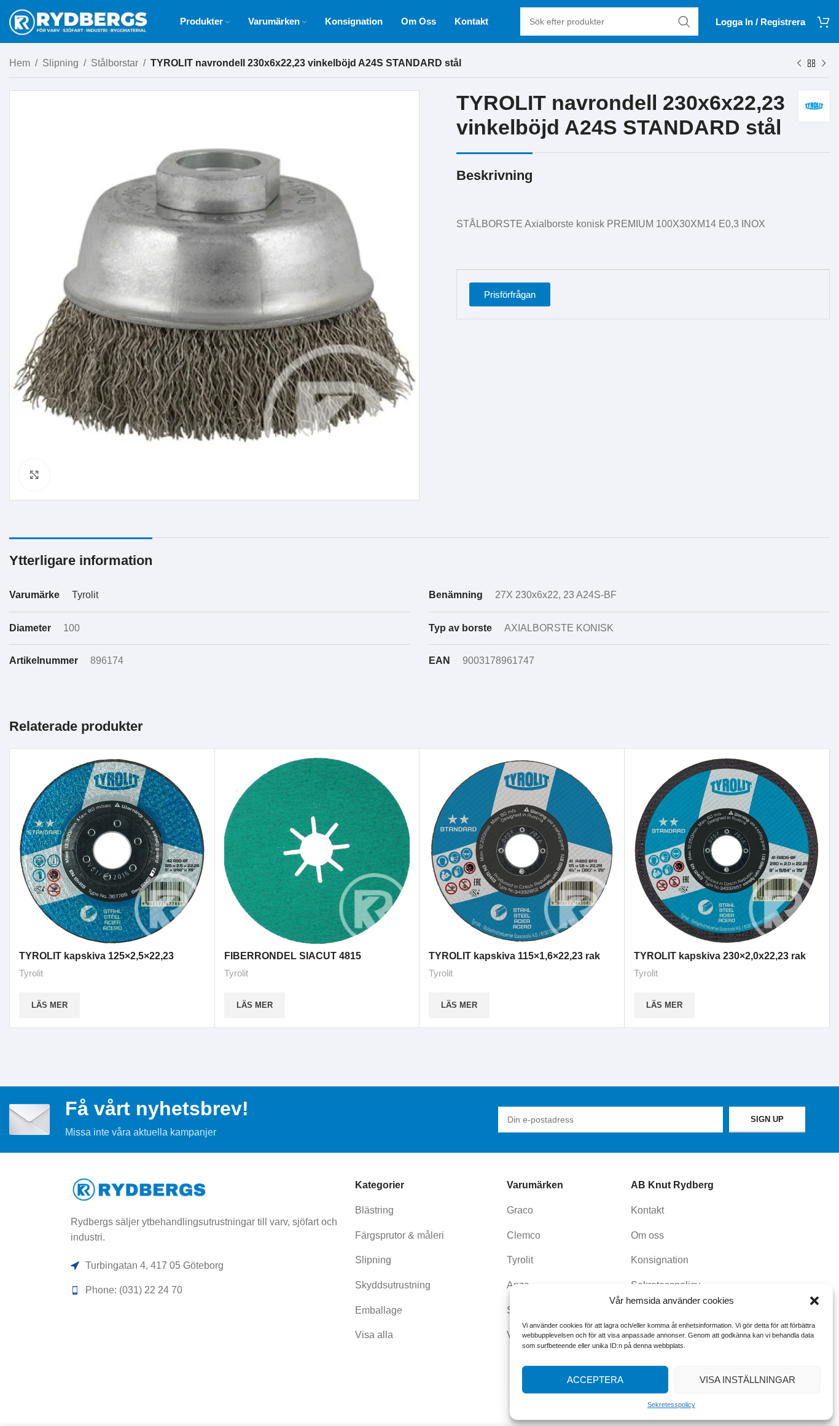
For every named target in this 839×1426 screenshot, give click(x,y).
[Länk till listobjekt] (426, 1210)
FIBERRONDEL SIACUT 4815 (292, 956)
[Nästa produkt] (824, 64)
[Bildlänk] (140, 1188)
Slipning (60, 63)
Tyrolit (85, 595)
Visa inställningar (747, 1379)
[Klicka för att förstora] (34, 474)
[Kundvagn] (823, 21)
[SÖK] (684, 21)
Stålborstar (114, 63)
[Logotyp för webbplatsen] (78, 20)
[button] (814, 1301)
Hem (19, 63)
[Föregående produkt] (799, 64)
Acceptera (595, 1379)
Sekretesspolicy (671, 1404)
